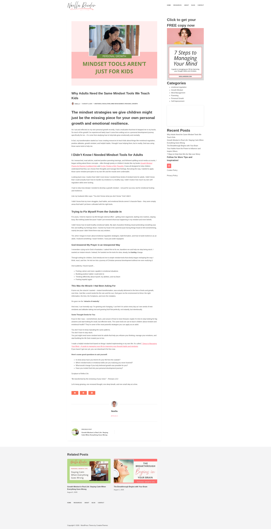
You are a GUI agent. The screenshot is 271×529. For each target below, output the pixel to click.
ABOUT (186, 5)
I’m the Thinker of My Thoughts (112, 166)
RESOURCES (177, 5)
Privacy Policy (172, 175)
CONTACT (201, 5)
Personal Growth (131, 103)
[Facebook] (74, 393)
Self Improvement (177, 101)
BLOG (193, 5)
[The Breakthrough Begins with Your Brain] (135, 471)
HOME (169, 5)
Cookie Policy (172, 170)
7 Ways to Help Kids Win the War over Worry (183, 154)
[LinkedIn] (91, 393)
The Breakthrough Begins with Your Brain (182, 146)
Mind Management (117, 103)
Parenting (174, 95)
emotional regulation (102, 103)
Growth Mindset (177, 90)
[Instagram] (169, 166)
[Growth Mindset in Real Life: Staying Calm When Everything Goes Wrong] (89, 471)
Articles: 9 (114, 416)
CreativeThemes (102, 525)
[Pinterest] (83, 393)
